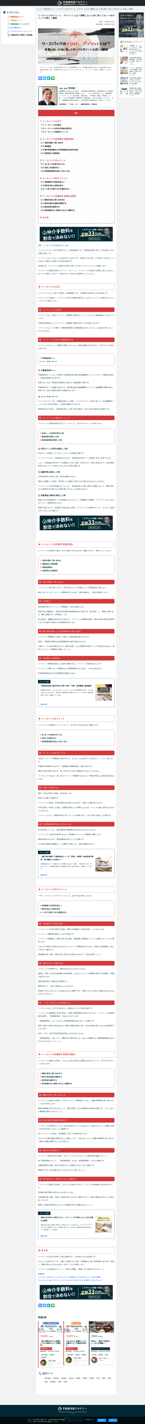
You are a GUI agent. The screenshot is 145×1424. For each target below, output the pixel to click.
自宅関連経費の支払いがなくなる (55, 171)
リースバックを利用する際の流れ (57, 139)
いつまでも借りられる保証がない (55, 189)
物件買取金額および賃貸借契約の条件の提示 (59, 150)
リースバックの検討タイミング (54, 132)
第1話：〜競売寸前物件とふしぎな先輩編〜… (101, 1342)
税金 (46, 1381)
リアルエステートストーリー (20, 31)
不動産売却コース (16, 17)
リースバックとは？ (50, 121)
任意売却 (56, 1378)
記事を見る (44, 704)
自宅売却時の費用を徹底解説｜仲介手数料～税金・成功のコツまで (135, 60)
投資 (98, 1378)
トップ (39, 9)
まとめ (44, 217)
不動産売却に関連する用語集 (21, 35)
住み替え (64, 1378)
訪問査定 (46, 146)
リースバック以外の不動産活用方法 (56, 128)
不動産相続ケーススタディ (19, 24)
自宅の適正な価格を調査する (53, 203)
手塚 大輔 (51, 1361)
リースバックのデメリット (54, 178)
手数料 (91, 1378)
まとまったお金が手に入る (53, 164)
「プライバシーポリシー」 (75, 1419)
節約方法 (44, 1357)
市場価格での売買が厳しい (53, 182)
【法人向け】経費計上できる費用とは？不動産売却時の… (76, 1343)
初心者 (77, 1354)
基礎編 (52, 1354)
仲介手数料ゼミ (15, 28)
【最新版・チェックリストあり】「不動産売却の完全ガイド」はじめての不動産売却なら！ (135, 49)
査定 (104, 1378)
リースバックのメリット (53, 160)
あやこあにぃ (104, 1358)
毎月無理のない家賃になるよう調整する (58, 210)
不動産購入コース (16, 20)
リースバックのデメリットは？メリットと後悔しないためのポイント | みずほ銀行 (69, 1277)
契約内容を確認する (50, 207)
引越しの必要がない (50, 167)
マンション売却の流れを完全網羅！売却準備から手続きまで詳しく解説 (135, 70)
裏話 (107, 1354)
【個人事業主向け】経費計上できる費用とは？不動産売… (50, 1343)
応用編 (85, 1378)
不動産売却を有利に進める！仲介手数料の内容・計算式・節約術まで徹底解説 (135, 90)
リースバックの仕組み (51, 125)
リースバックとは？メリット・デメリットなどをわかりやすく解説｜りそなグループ (70, 1280)
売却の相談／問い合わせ (52, 143)
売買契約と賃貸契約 (50, 153)
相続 (109, 1378)
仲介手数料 (44, 1354)
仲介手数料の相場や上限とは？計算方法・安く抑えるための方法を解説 (135, 80)
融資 (60, 1381)
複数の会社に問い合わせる (53, 200)
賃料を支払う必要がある (52, 185)
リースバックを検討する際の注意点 (58, 196)
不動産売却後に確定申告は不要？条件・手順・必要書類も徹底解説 (66, 686)
